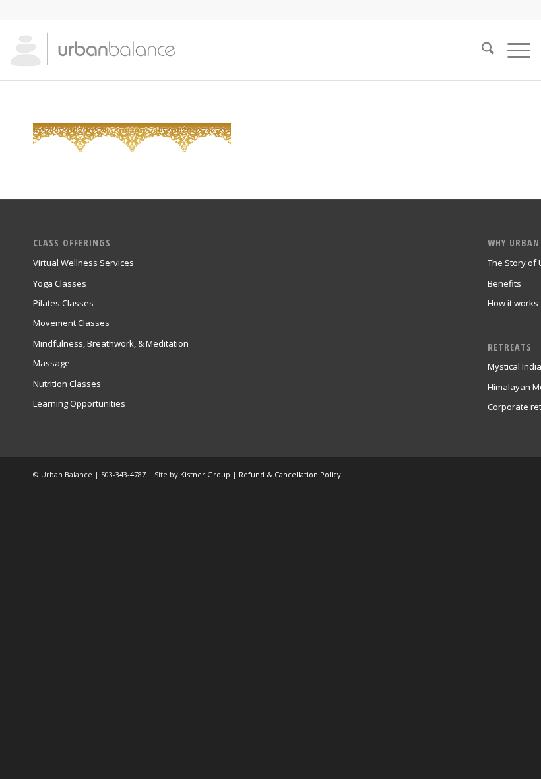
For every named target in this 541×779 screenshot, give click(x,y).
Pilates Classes (63, 303)
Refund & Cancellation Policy (290, 474)
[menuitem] (481, 50)
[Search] (481, 50)
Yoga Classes (59, 283)
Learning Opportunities (79, 403)
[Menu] (512, 50)
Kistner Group (205, 474)
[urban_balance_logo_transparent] (93, 50)
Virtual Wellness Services (83, 263)
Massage (51, 363)
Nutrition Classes (67, 384)
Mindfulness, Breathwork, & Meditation (111, 343)
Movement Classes (71, 323)
